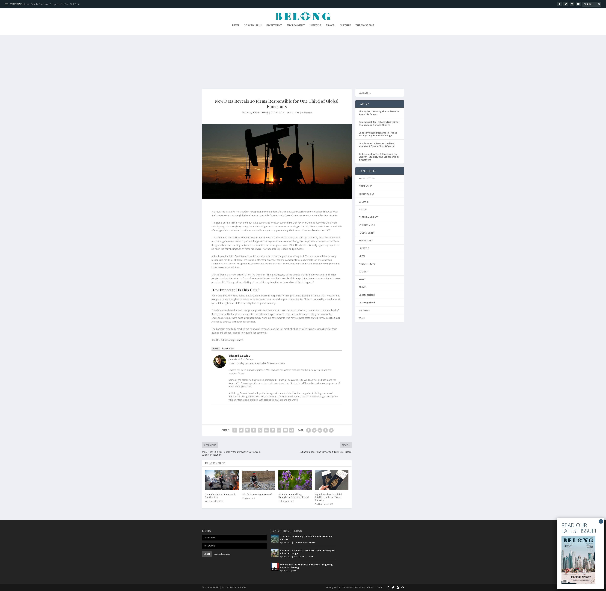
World (362, 318)
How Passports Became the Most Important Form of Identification (377, 145)
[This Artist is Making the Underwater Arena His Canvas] (275, 539)
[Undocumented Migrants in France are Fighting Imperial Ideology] (275, 567)
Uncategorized (367, 302)
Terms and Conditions (353, 587)
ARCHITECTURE (367, 178)
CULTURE (345, 25)
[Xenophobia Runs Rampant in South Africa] (222, 480)
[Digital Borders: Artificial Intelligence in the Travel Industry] (331, 480)
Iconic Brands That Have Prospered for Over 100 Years (52, 4)
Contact (380, 587)
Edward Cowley (260, 112)
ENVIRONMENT (296, 25)
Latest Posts (228, 348)
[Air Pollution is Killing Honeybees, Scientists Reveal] (295, 480)
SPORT (362, 279)
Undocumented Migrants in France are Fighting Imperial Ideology (378, 134)
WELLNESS (364, 310)
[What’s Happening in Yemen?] (258, 480)
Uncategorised (367, 294)
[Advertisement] (303, 59)
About (215, 348)
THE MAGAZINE (364, 25)
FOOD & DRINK (366, 232)
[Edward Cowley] (219, 367)
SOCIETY (363, 271)
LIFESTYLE (315, 25)
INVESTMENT (274, 25)
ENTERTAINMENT (368, 217)
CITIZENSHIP (365, 186)
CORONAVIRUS (253, 25)
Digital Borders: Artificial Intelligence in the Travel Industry (328, 497)
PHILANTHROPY (367, 263)
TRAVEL (330, 25)
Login (207, 554)
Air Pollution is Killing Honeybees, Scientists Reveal (293, 496)
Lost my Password (222, 554)
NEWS (235, 25)
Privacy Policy (333, 587)
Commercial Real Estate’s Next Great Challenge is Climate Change (379, 123)
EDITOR (363, 209)
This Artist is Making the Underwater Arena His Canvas (379, 113)
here (240, 339)
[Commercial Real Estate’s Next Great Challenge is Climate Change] (275, 553)
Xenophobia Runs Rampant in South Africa (220, 496)
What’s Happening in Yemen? (257, 494)
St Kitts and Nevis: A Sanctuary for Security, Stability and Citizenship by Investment (379, 156)
